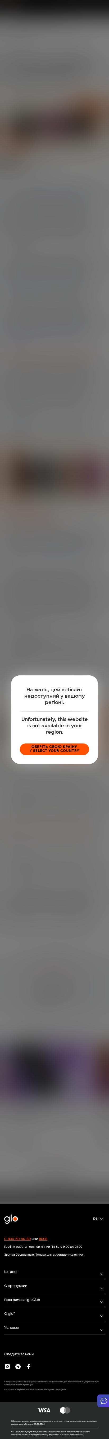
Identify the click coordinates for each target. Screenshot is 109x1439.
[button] (103, 1400)
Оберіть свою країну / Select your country (54, 748)
